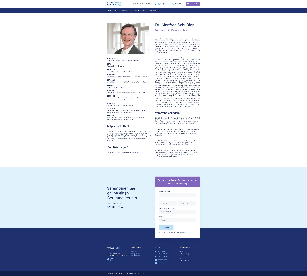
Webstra (131, 273)
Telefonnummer (182, 200)
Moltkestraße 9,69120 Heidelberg (163, 252)
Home (110, 10)
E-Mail (161, 200)
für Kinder (133, 251)
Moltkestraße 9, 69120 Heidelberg (145, 4)
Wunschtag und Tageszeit (166, 208)
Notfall (136, 10)
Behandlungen (126, 10)
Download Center (154, 10)
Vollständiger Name (164, 191)
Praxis (117, 10)
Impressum (138, 273)
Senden (166, 227)
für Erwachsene (135, 255)
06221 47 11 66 (178, 4)
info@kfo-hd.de (165, 4)
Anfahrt (144, 10)
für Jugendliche (135, 253)
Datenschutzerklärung (184, 232)
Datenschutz (146, 273)
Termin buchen (162, 263)
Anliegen (161, 216)
